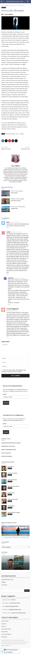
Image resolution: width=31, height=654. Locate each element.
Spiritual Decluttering (6, 456)
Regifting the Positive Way (8, 446)
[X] (6, 140)
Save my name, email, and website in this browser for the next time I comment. (13, 370)
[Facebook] (2, 140)
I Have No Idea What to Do (15, 562)
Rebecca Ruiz (11, 492)
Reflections (12, 5)
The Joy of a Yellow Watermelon (18, 612)
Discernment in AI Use (15, 603)
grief (25, 56)
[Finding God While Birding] (5, 201)
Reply (7, 227)
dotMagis (7, 5)
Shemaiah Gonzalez (13, 499)
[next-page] (5, 214)
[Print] (12, 140)
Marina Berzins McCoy (15, 200)
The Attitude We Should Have (18, 206)
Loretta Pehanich (12, 479)
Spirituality (4, 211)
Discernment (15, 559)
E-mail (4, 394)
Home (2, 5)
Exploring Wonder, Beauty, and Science (11, 443)
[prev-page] (2, 214)
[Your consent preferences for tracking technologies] (2, 651)
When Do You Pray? (6, 149)
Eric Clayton (11, 466)
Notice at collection (7, 652)
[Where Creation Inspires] (5, 193)
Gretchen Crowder (12, 473)
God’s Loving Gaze (6, 453)
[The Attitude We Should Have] (5, 209)
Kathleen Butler (14, 192)
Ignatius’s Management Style (8, 449)
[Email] (16, 140)
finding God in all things (10, 133)
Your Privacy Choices (12, 649)
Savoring (13, 599)
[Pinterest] (9, 140)
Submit (6, 403)
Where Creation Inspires (17, 191)
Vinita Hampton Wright (14, 512)
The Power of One (25, 149)
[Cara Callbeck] (2, 14)
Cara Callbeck (9, 14)
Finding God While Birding (17, 198)
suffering (11, 117)
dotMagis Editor (14, 208)
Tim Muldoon (11, 506)
